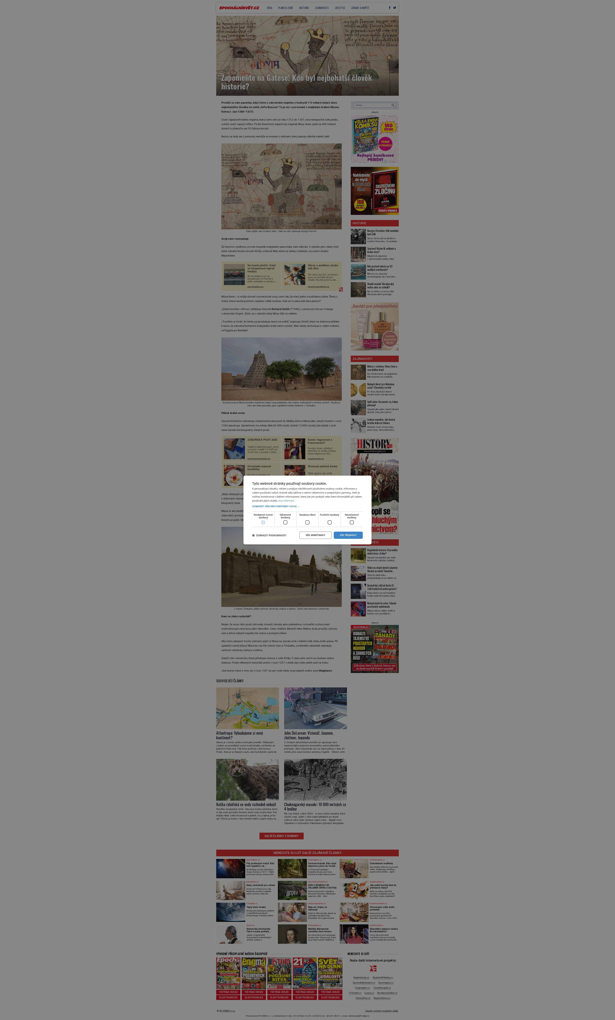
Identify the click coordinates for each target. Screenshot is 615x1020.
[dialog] (307, 510)
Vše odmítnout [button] (315, 535)
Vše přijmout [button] (348, 535)
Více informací (286, 500)
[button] (307, 506)
